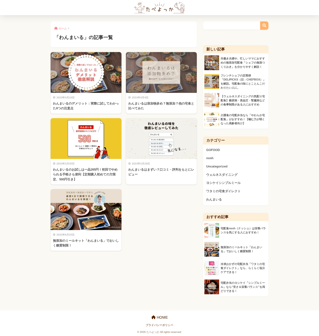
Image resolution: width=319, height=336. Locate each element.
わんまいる (214, 199)
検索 (264, 25)
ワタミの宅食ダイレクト (223, 191)
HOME (162, 317)
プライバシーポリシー (159, 325)
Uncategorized (216, 166)
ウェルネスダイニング (222, 174)
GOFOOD (213, 150)
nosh (209, 158)
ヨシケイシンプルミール (223, 183)
